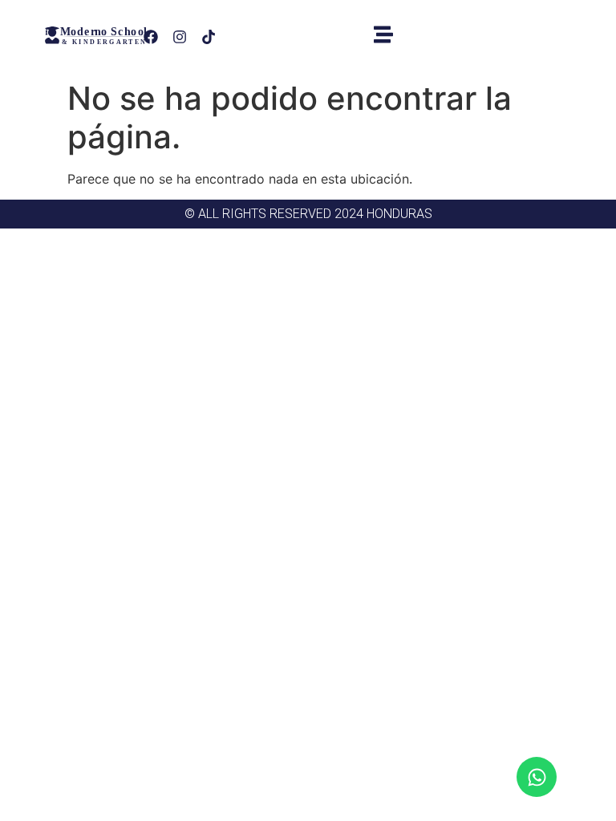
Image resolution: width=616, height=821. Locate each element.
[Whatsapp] (537, 777)
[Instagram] (179, 36)
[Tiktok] (208, 36)
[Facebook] (150, 36)
